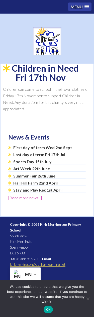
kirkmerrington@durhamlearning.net (37, 264)
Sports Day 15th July (32, 161)
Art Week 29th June (31, 168)
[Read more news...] (25, 197)
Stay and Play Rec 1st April (37, 190)
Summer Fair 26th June (34, 175)
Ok (48, 309)
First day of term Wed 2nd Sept (42, 147)
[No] (87, 298)
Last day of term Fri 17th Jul (39, 154)
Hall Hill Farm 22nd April (35, 182)
